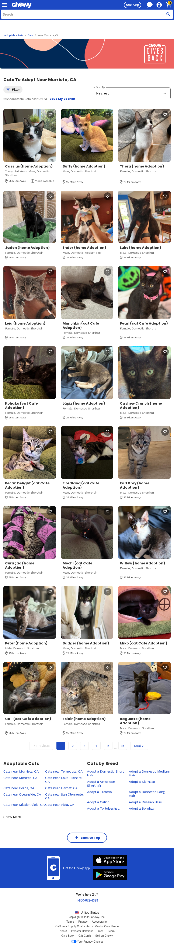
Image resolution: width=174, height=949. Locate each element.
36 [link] (122, 746)
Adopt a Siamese (142, 782)
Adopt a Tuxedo (99, 792)
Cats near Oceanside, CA (22, 794)
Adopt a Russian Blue (145, 802)
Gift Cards (85, 936)
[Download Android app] (110, 875)
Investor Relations (82, 931)
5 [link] (108, 746)
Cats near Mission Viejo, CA (24, 805)
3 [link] (85, 746)
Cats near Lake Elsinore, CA (63, 780)
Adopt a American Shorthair (101, 783)
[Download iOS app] (110, 861)
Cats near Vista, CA (59, 805)
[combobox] (87, 14)
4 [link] (96, 746)
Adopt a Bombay (141, 808)
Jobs (101, 931)
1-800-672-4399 (87, 900)
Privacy (83, 921)
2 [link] (73, 746)
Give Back (67, 936)
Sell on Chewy (104, 936)
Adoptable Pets (13, 35)
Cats (30, 35)
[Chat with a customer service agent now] (149, 5)
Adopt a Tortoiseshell (103, 808)
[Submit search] (168, 14)
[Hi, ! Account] (161, 5)
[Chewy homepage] (22, 4)
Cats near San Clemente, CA (64, 796)
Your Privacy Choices (90, 941)
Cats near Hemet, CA (61, 788)
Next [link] (137, 746)
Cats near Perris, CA (18, 788)
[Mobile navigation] (4, 4)
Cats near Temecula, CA (64, 771)
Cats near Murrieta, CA (21, 771)
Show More (12, 817)
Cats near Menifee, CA (20, 778)
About (63, 931)
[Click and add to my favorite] (50, 115)
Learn (111, 931)
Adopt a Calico (98, 802)
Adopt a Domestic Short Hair (105, 773)
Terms (70, 921)
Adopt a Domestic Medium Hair (149, 773)
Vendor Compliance (107, 926)
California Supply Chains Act (73, 926)
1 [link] (61, 746)
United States (89, 912)
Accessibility (100, 921)
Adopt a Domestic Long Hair (147, 794)
